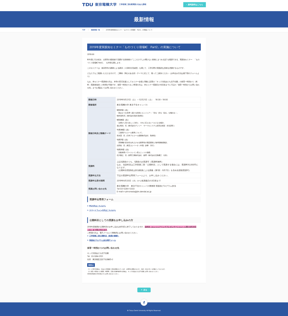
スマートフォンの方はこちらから (102, 210)
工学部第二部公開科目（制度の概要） (104, 236)
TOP (83, 30)
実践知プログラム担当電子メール (102, 240)
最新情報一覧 (95, 30)
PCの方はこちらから (97, 206)
